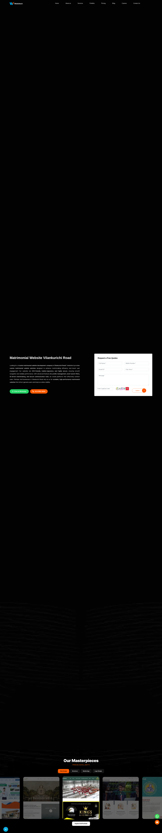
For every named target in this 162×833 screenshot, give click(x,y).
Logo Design (98, 771)
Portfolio (92, 3)
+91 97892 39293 (40, 391)
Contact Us (136, 3)
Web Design (63, 771)
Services (80, 3)
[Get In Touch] (157, 822)
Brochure (75, 771)
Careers (124, 3)
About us (68, 3)
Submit (137, 390)
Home (57, 3)
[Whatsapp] (157, 816)
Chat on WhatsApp (20, 391)
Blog (113, 3)
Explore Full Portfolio (81, 823)
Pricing (103, 3)
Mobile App (86, 771)
